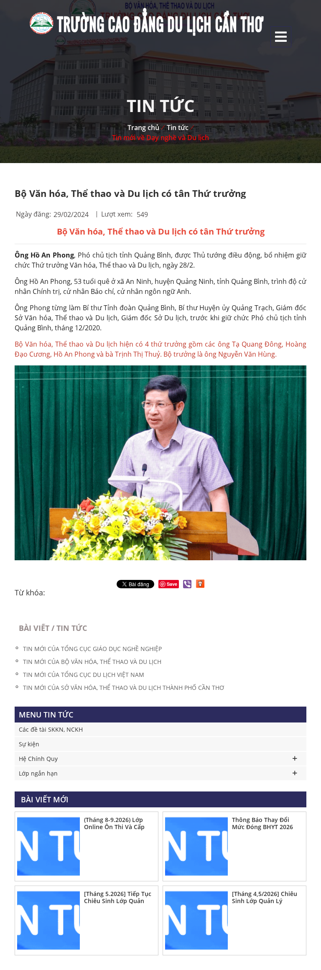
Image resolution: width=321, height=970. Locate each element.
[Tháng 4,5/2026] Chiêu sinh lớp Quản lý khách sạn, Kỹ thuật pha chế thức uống (264, 897)
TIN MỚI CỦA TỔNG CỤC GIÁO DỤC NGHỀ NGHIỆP (92, 649)
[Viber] (187, 584)
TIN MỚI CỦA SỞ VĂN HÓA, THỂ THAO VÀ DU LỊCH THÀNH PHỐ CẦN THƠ (123, 688)
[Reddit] (200, 583)
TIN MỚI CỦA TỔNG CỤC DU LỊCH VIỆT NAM (83, 675)
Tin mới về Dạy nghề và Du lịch (160, 137)
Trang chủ (143, 127)
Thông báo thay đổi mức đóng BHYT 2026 (262, 823)
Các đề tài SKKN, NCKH (51, 729)
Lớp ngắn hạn (38, 773)
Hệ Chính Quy (38, 759)
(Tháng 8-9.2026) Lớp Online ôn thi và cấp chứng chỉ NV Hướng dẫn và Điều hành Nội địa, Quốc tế (116, 823)
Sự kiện (29, 744)
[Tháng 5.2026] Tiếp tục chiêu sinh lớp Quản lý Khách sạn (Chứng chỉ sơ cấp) (117, 897)
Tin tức (178, 127)
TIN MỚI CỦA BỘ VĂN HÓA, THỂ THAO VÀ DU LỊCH (92, 662)
